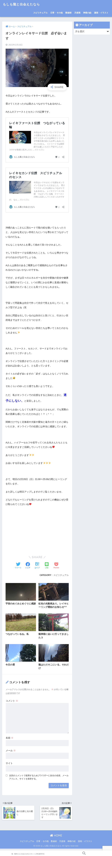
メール (11, 750)
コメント (12, 701)
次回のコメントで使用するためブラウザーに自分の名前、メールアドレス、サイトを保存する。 (39, 777)
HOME (57, 835)
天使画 (77, 12)
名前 (9, 738)
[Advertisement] (37, 529)
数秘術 (68, 12)
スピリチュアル (40, 12)
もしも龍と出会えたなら (21, 4)
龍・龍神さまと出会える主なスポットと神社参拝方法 (28, 854)
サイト (9, 763)
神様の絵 (87, 12)
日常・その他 (56, 12)
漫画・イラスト (101, 12)
